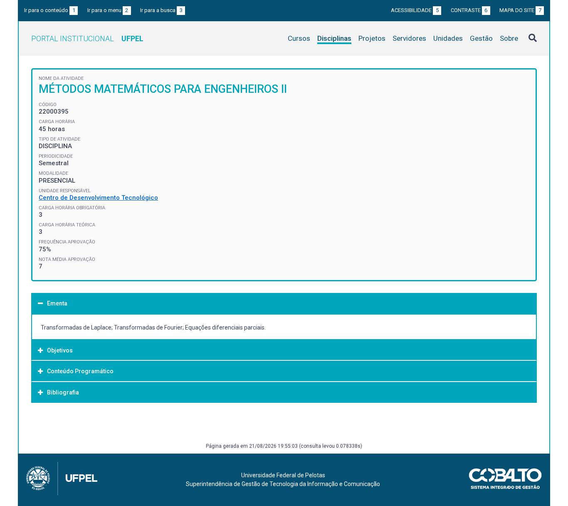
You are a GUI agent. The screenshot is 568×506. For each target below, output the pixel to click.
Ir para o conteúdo (49, 10)
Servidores (409, 38)
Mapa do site (520, 10)
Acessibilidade (415, 10)
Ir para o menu (107, 10)
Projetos (371, 38)
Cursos (299, 38)
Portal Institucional (87, 38)
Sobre (509, 38)
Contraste (469, 10)
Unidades (448, 38)
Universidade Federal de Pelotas (283, 475)
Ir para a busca (161, 10)
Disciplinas (334, 38)
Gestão (481, 38)
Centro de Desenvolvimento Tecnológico (98, 197)
